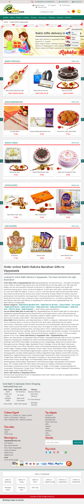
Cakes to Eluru (35, 481)
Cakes (12, 18)
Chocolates (76, 305)
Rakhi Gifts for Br (42, 93)
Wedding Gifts (50, 417)
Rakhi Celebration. (41, 215)
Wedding (52, 18)
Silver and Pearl (8, 395)
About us (7, 415)
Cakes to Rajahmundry (50, 481)
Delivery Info (42, 7)
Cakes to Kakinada (7, 481)
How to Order (27, 415)
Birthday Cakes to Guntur (13, 500)
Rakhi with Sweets (20, 404)
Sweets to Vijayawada (76, 481)
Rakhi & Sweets (27, 309)
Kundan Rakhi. (14, 131)
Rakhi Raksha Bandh (16, 93)
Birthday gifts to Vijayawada (20, 1)
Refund (22, 417)
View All (74, 61)
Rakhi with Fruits (43, 307)
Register (7, 430)
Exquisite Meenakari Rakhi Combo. (41, 131)
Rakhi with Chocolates (21, 399)
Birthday (34, 18)
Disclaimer (14, 417)
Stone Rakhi (8, 404)
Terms (6, 417)
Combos (26, 18)
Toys (46, 433)
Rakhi (8, 392)
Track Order (65, 5)
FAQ (5, 420)
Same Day (64, 2)
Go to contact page (11, 460)
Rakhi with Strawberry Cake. (67, 172)
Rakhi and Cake (67, 91)
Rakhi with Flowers (28, 307)
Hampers (48, 431)
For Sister (20, 395)
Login (6, 432)
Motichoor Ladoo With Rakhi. (66, 131)
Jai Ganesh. (14, 255)
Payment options (26, 420)
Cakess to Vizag (21, 481)
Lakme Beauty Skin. (67, 255)
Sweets (47, 435)
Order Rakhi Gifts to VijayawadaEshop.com (19, 283)
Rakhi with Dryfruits (12, 307)
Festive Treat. (41, 255)
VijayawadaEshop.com (18, 377)
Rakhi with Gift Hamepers (59, 307)
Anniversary (43, 18)
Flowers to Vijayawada (63, 481)
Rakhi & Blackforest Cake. (41, 172)
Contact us (16, 415)
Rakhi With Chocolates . (66, 215)
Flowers (18, 18)
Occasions (60, 18)
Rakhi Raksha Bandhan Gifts (15, 91)
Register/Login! (39, 5)
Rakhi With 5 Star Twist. (14, 215)
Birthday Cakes (8, 488)
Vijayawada (49, 338)
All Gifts (5, 18)
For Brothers (20, 392)
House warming (51, 422)
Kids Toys (35, 487)
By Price (68, 18)
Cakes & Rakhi (68, 93)
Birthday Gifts (50, 420)
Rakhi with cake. (15, 172)
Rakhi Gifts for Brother (41, 91)
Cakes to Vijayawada (42, 474)
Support (53, 5)
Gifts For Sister (14, 309)
